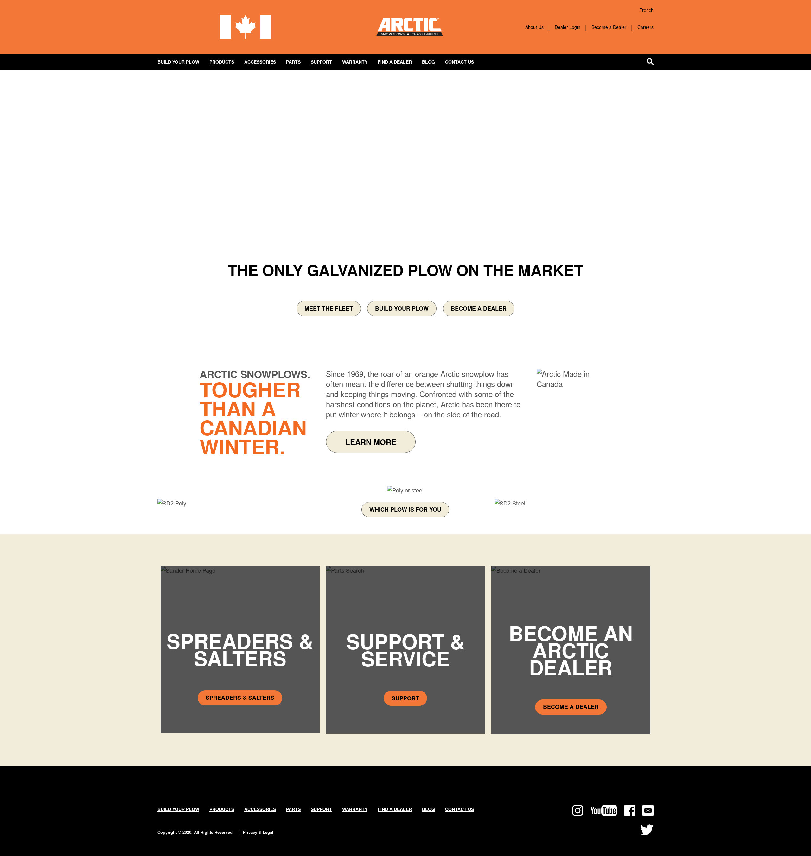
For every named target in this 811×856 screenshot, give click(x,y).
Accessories (260, 62)
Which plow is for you (405, 509)
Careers (645, 27)
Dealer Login (567, 27)
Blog (428, 62)
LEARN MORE (370, 441)
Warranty (354, 62)
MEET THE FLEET (328, 308)
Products (221, 62)
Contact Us (459, 62)
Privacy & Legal (258, 832)
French (646, 10)
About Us (534, 27)
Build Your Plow (178, 62)
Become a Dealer (608, 27)
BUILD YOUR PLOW (402, 308)
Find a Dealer (395, 62)
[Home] (409, 22)
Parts (293, 62)
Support (321, 62)
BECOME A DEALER (479, 308)
